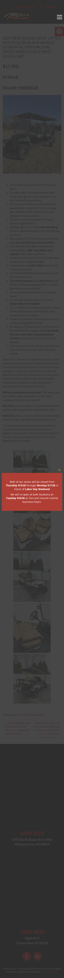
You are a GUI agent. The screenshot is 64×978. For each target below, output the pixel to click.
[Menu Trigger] (59, 17)
